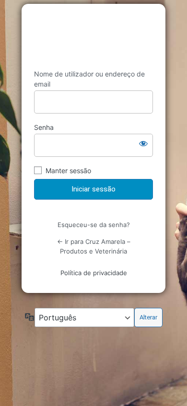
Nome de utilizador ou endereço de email (89, 79)
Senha (44, 127)
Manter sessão (68, 170)
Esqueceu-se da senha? (94, 224)
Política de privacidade (93, 273)
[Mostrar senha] (143, 143)
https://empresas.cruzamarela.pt (93, 36)
